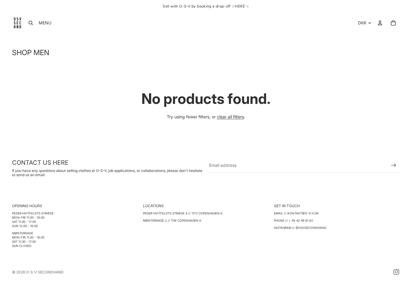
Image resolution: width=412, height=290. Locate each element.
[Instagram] (396, 272)
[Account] (380, 23)
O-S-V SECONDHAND (45, 272)
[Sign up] (393, 165)
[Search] (30, 23)
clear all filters (230, 116)
